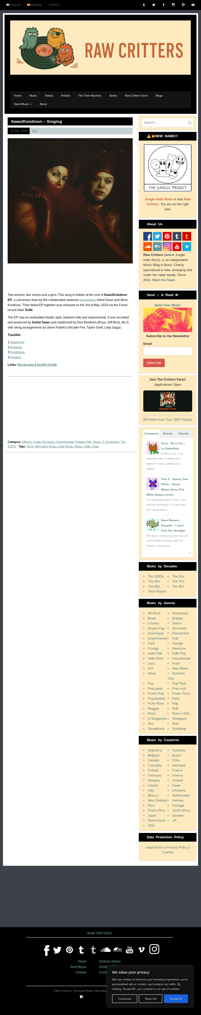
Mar (34, 130)
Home (18, 95)
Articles (65, 95)
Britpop (177, 618)
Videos (49, 95)
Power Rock (181, 693)
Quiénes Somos (110, 961)
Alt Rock (154, 613)
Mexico (153, 795)
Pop (150, 683)
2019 (30, 446)
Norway (177, 800)
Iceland (177, 780)
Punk (176, 698)
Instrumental (181, 658)
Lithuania (178, 790)
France (177, 770)
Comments (151, 433)
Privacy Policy (177, 847)
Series (113, 95)
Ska (150, 723)
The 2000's (156, 576)
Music (33, 95)
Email (147, 344)
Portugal (178, 805)
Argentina (155, 750)
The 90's (178, 586)
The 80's (154, 586)
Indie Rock (156, 658)
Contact (54, 5)
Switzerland (156, 820)
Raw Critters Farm (136, 95)
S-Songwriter (110, 442)
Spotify (41, 364)
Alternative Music (46, 446)
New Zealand (157, 800)
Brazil (176, 755)
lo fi (150, 668)
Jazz (151, 663)
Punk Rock (156, 703)
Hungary (154, 780)
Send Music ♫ (23, 104)
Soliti (53, 364)
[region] (150, 986)
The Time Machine (89, 95)
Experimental (65, 442)
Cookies (168, 852)
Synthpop (179, 729)
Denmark (178, 765)
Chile (176, 760)
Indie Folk (155, 653)
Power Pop (156, 693)
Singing (15, 357)
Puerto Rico (156, 810)
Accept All (176, 998)
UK (174, 820)
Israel (176, 785)
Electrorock (180, 633)
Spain (152, 815)
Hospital (16, 347)
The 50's (178, 576)
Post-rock (179, 688)
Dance (177, 623)
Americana (180, 613)
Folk (88, 442)
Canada (153, 760)
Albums (27, 442)
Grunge (153, 648)
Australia (178, 750)
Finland (79, 442)
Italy (151, 790)
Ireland (153, 785)
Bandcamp (26, 364)
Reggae (153, 708)
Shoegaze (179, 719)
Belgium (154, 755)
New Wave (180, 668)
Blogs (159, 95)
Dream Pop (156, 628)
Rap (175, 703)
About (43, 104)
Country (153, 623)
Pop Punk (179, 683)
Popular (184, 433)
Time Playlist (157, 591)
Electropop (156, 633)
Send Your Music (167, 305)
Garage (177, 643)
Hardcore (179, 648)
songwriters (88, 300)
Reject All (150, 998)
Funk (151, 643)
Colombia (155, 765)
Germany (154, 775)
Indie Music (65, 446)
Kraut (176, 663)
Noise (152, 673)
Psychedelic (157, 698)
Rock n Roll (180, 713)
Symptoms (17, 352)
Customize (124, 998)
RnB (175, 708)
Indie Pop (179, 653)
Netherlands (181, 795)
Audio (37, 442)
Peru (151, 805)
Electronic (48, 442)
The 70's (178, 581)
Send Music (78, 966)
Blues (152, 618)
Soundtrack (156, 729)
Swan (95, 446)
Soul (175, 723)
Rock (151, 713)
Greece (177, 775)
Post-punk (155, 688)
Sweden (178, 815)
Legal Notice (155, 847)
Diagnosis (17, 342)
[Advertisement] (70, 410)
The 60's (154, 581)
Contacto (105, 972)
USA (151, 825)
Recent (168, 433)
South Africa (181, 810)
